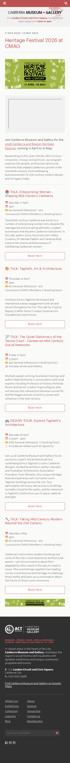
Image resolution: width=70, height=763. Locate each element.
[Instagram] (15, 743)
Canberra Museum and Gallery (35, 12)
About (31, 701)
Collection (11, 711)
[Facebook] (7, 743)
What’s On (11, 701)
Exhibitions (12, 706)
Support (32, 706)
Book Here (35, 256)
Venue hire (33, 711)
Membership (35, 721)
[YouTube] (11, 743)
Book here (35, 324)
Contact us (33, 716)
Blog (7, 721)
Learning (10, 716)
